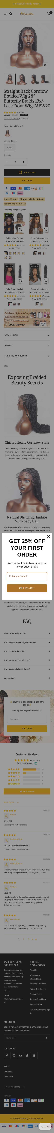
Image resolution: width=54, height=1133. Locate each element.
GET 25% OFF (27, 588)
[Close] (48, 536)
